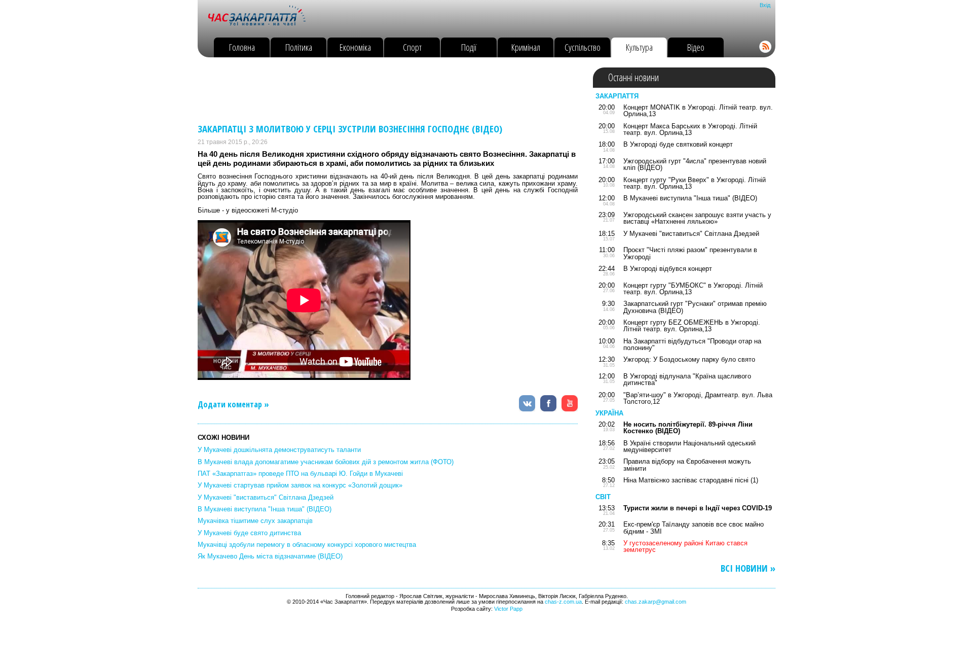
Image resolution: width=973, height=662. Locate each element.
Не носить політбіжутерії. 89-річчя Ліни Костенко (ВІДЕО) (688, 428)
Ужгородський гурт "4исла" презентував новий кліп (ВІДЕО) (694, 164)
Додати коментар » (233, 404)
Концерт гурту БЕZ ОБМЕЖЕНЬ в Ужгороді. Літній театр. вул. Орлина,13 (691, 326)
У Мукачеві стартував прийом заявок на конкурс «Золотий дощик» (300, 485)
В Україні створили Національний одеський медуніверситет (689, 446)
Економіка (355, 47)
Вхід (765, 5)
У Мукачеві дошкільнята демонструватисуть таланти (279, 449)
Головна (242, 47)
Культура (639, 47)
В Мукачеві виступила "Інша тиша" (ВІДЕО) (264, 509)
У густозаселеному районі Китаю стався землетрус (685, 546)
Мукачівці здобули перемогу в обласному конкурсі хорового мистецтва (307, 544)
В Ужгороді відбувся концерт (667, 268)
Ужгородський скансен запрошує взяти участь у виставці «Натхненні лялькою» (697, 218)
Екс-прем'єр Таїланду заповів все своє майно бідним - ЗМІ (693, 527)
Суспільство (583, 47)
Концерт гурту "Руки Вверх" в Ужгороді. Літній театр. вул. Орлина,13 (694, 183)
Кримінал (525, 47)
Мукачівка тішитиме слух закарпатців (255, 520)
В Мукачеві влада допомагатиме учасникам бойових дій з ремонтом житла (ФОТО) (326, 462)
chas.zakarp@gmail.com (655, 602)
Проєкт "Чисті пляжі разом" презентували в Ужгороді (690, 253)
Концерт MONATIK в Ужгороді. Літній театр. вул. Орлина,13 (698, 110)
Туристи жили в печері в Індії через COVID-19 (697, 508)
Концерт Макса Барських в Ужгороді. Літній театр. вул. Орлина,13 (690, 129)
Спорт (412, 47)
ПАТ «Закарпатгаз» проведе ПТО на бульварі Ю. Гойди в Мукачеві (300, 473)
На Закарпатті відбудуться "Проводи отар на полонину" (692, 344)
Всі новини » (748, 568)
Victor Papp (508, 609)
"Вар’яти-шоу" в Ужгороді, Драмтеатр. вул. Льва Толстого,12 (697, 398)
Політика (298, 47)
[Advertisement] (382, 90)
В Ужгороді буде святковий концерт (678, 144)
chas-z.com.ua (563, 602)
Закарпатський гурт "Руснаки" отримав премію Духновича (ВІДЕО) (695, 307)
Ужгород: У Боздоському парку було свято (689, 359)
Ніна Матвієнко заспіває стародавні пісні (686, 480)
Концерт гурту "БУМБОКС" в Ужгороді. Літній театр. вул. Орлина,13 (693, 289)
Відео (695, 47)
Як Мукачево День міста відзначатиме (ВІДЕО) (270, 556)
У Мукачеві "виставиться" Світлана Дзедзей (265, 497)
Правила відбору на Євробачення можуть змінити (687, 465)
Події (469, 47)
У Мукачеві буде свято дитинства (249, 533)
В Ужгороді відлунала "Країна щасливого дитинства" (687, 379)
